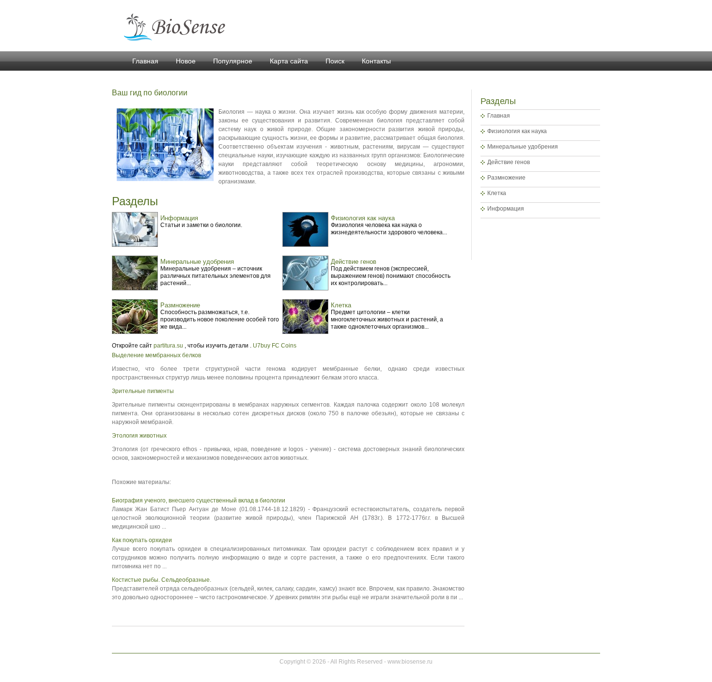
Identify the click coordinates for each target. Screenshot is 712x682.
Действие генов (508, 162)
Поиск (334, 61)
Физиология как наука (517, 131)
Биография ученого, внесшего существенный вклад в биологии (198, 500)
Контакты (376, 61)
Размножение (506, 177)
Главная (145, 61)
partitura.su (168, 345)
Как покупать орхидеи (142, 540)
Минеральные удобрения (522, 146)
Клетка (496, 193)
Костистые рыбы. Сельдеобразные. (161, 579)
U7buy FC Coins (274, 345)
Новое (186, 61)
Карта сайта (289, 61)
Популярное (232, 61)
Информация (505, 208)
